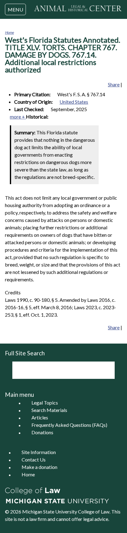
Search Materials (49, 410)
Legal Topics (44, 403)
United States (73, 102)
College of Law (93, 511)
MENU (15, 9)
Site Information (39, 452)
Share (114, 84)
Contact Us (34, 460)
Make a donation (39, 467)
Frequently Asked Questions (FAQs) (69, 425)
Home (9, 32)
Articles (39, 418)
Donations (42, 433)
